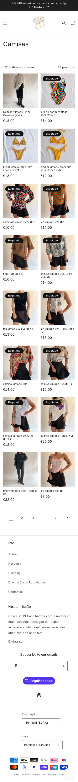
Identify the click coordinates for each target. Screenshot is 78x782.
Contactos (15, 591)
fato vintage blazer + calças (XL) (20, 492)
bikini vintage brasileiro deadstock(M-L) (17, 169)
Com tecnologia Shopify (54, 774)
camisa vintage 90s (15, 384)
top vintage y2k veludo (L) (19, 329)
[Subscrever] (62, 666)
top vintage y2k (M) (52, 222)
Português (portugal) (37, 744)
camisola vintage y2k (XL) (19, 222)
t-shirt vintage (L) (13, 273)
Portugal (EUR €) (37, 722)
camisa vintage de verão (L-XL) (18, 437)
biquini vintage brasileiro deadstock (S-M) (56, 169)
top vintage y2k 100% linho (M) (57, 331)
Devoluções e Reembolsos (27, 582)
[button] (5, 22)
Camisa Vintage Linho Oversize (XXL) (17, 114)
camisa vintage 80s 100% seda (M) (57, 275)
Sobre (12, 554)
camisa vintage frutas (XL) (57, 435)
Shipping (14, 573)
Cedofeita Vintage (30, 774)
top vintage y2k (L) (52, 490)
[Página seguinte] (67, 517)
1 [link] (11, 518)
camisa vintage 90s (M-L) (56, 384)
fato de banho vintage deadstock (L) (54, 114)
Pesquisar (15, 563)
